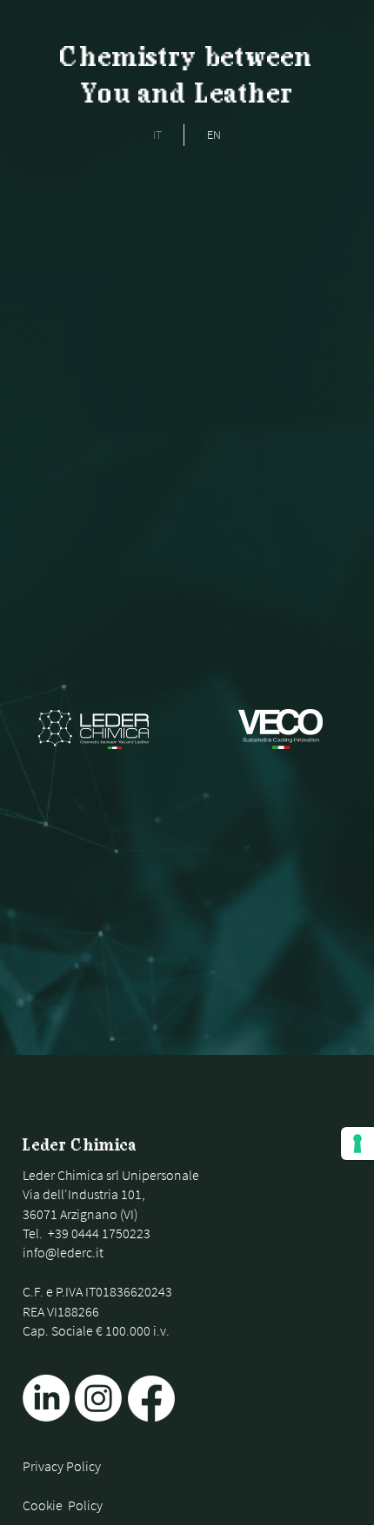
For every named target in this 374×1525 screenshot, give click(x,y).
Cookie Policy (63, 1505)
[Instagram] (98, 1398)
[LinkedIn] (46, 1398)
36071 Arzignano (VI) (80, 1214)
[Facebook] (151, 1398)
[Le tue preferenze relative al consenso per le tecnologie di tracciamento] (357, 1143)
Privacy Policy (62, 1466)
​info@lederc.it (63, 1252)
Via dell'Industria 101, (84, 1194)
